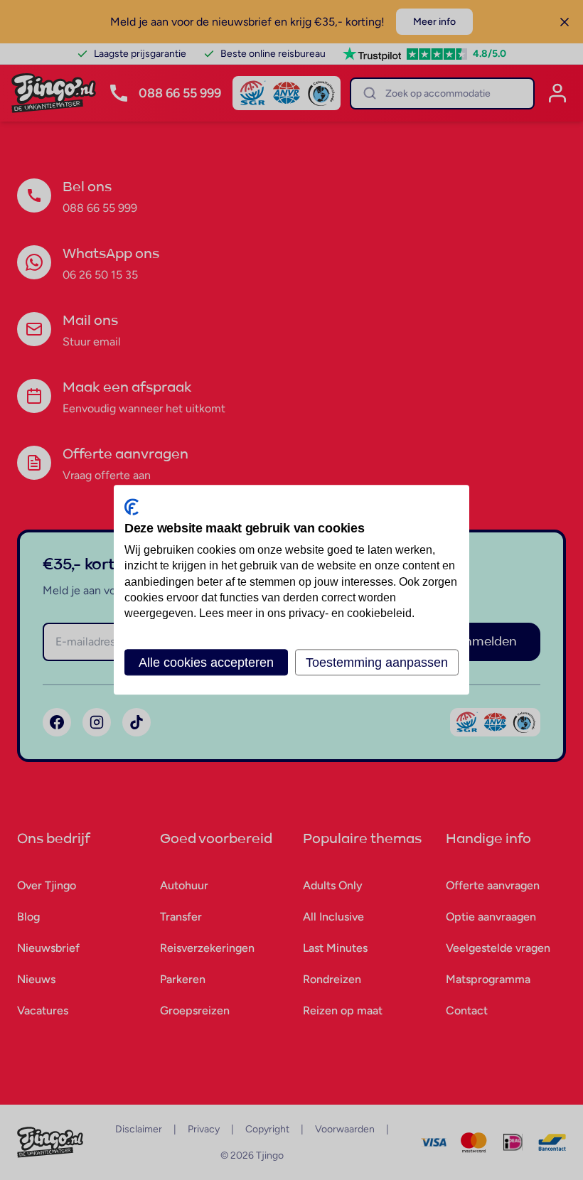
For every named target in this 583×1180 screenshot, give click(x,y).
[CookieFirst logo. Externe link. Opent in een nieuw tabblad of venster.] (131, 506)
